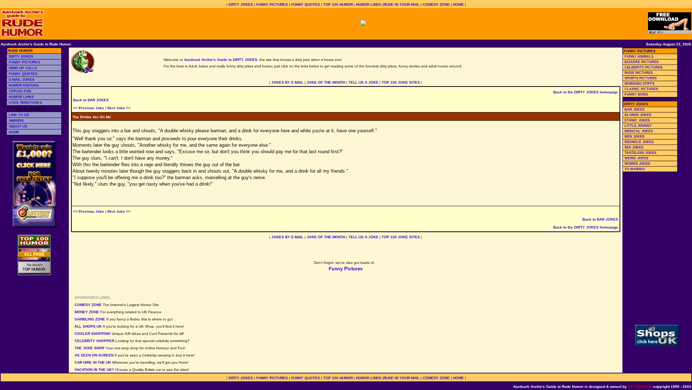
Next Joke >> (118, 108)
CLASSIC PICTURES (641, 89)
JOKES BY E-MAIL (287, 82)
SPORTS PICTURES (641, 78)
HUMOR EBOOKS (24, 85)
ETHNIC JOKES (637, 120)
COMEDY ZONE (436, 4)
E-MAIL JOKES (22, 79)
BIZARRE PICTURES (641, 62)
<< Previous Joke (88, 108)
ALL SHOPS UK (88, 326)
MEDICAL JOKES (639, 131)
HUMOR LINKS (368, 4)
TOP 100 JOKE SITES (401, 82)
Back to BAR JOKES (91, 100)
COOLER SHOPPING (93, 334)
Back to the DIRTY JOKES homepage (585, 92)
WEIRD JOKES (636, 158)
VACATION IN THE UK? (94, 370)
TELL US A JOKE (363, 82)
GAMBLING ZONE (90, 319)
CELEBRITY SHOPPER (94, 341)
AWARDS (16, 121)
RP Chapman (640, 387)
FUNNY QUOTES (305, 4)
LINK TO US (19, 115)
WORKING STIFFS (640, 83)
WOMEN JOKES (637, 163)
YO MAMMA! (635, 169)
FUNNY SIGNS (636, 94)
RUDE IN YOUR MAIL (401, 4)
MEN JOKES (634, 136)
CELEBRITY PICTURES (643, 67)
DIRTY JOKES (241, 4)
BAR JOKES (634, 109)
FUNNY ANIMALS (639, 56)
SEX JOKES (634, 147)
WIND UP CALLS (23, 68)
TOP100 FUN (20, 91)
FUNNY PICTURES (272, 4)
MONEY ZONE (87, 312)
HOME (458, 4)
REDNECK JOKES (639, 142)
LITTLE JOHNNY (638, 126)
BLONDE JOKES (638, 115)
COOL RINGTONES (25, 103)
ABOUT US (18, 126)
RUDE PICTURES (639, 73)
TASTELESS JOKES (640, 153)
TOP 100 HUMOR (338, 4)
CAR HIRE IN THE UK (93, 362)
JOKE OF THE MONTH (326, 82)
